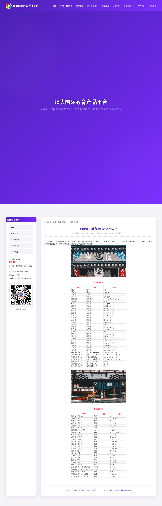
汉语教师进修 (92, 6)
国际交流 (105, 6)
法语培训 (14, 251)
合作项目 (116, 6)
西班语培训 (15, 245)
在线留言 (152, 6)
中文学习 (14, 233)
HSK (12, 227)
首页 (54, 6)
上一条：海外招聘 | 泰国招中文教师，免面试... (81, 490)
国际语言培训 (129, 6)
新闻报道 (79, 6)
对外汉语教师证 (66, 6)
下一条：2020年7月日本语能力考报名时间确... (116, 490)
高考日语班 (15, 239)
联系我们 (141, 6)
